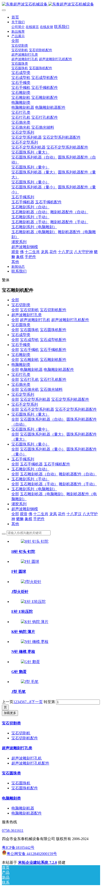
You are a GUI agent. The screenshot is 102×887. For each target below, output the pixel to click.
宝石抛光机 (29, 389)
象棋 (28, 519)
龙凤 (53, 514)
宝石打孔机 (29, 380)
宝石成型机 (29, 340)
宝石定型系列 (22, 394)
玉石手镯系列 (22, 459)
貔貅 (20, 519)
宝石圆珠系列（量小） (30, 444)
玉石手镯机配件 (57, 464)
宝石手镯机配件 (53, 350)
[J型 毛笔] (29, 682)
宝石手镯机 (29, 350)
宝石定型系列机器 (35, 399)
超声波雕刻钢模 (24, 509)
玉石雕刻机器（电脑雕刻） (42, 494)
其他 (15, 524)
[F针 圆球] (30, 561)
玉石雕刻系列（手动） (30, 479)
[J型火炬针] (31, 582)
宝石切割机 (29, 310)
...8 (29, 702)
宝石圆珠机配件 (53, 330)
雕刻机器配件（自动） (78, 474)
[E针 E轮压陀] (33, 602)
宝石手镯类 (20, 345)
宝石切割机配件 (53, 310)
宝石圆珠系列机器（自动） (42, 419)
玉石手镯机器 (31, 464)
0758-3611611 (12, 830)
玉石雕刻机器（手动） (39, 484)
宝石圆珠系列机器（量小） (42, 449)
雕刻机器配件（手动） (78, 484)
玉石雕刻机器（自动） (39, 474)
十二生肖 (40, 514)
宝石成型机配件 (53, 340)
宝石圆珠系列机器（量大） (42, 434)
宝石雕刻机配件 (53, 360)
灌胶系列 (19, 504)
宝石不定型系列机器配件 (76, 409)
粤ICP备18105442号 (18, 848)
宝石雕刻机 (29, 360)
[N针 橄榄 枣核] (34, 642)
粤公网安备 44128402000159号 (32, 854)
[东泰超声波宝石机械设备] (51, 4)
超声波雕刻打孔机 (35, 320)
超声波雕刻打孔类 (26, 315)
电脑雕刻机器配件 (59, 370)
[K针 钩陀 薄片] (34, 622)
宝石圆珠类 (20, 325)
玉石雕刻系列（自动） (30, 469)
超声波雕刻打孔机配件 (70, 320)
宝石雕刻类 (20, 355)
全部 (15, 41)
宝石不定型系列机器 (37, 409)
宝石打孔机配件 (53, 380)
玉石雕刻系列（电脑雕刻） (34, 489)
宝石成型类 (20, 335)
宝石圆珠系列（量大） (30, 414)
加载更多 (10, 713)
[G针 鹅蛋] (30, 662)
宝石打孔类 (20, 375)
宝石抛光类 (20, 384)
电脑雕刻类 (20, 365)
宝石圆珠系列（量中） (30, 429)
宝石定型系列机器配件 (70, 399)
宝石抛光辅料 (51, 389)
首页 (15, 17)
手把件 (39, 519)
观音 (24, 514)
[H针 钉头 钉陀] (34, 541)
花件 (61, 514)
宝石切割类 (20, 305)
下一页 (37, 702)
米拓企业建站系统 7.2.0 (37, 862)
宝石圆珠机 (29, 330)
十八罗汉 (74, 514)
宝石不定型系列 (24, 404)
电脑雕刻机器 (31, 370)
